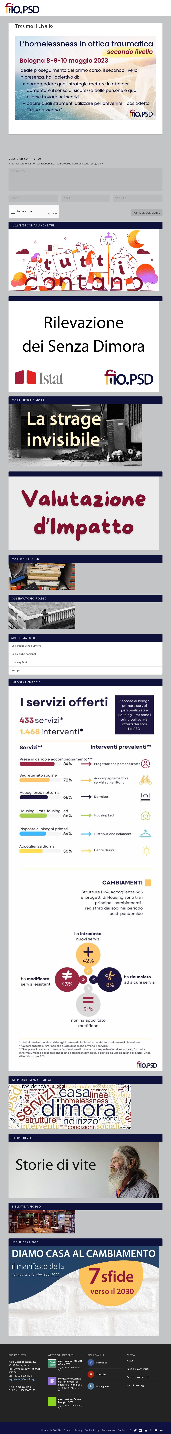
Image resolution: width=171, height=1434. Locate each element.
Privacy (78, 1430)
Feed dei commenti (138, 1377)
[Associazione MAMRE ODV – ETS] (52, 1363)
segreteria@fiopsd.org (22, 1379)
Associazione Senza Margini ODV (69, 1401)
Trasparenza (108, 1430)
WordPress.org (135, 1385)
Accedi (130, 1360)
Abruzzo (75, 1388)
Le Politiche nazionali (24, 653)
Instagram (102, 1386)
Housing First (19, 662)
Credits (121, 1430)
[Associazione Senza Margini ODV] (52, 1401)
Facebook (101, 1362)
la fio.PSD (55, 1430)
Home (44, 1430)
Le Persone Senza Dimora (26, 645)
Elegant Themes (33, 1425)
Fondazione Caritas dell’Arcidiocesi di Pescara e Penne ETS (70, 1381)
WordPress (67, 1425)
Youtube (101, 1374)
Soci (60, 1370)
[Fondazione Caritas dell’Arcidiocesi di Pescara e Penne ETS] (52, 1381)
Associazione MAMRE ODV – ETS (70, 1362)
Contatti (67, 1430)
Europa (16, 670)
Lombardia (76, 1405)
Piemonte (75, 1367)
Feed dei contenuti (138, 1368)
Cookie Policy (92, 1430)
